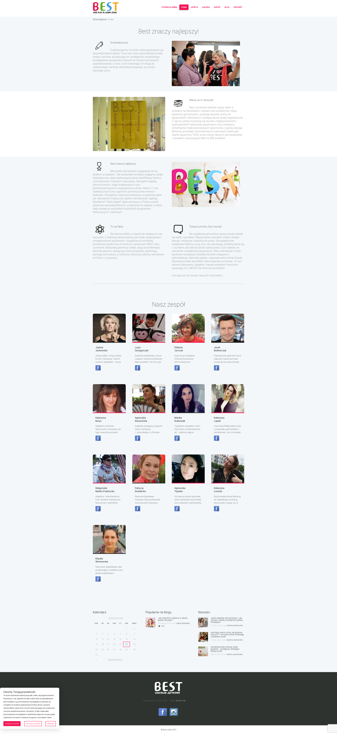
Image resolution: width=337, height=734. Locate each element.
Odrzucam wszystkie (33, 724)
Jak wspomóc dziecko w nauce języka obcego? (173, 619)
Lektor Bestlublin (183, 623)
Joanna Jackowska (234, 625)
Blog (227, 7)
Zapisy (217, 7)
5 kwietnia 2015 (164, 623)
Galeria (206, 7)
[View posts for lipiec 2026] (96, 660)
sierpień (116, 618)
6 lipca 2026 (216, 654)
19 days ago (216, 625)
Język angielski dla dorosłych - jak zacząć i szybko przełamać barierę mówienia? (227, 620)
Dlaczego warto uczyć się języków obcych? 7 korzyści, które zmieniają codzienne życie (227, 634)
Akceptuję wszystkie (12, 724)
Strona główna (99, 19)
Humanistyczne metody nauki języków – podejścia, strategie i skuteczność (225, 649)
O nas (184, 7)
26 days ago (216, 640)
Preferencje (50, 724)
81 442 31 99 (180, 701)
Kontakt (238, 7)
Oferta (194, 7)
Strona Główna (169, 7)
